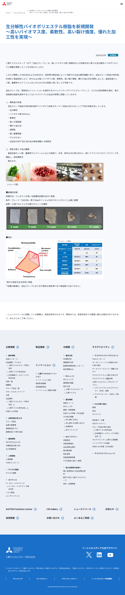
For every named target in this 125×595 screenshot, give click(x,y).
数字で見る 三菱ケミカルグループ (74, 478)
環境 (94, 407)
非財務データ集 (98, 420)
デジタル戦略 (11, 473)
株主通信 (66, 454)
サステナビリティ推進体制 (102, 378)
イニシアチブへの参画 (100, 443)
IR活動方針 (67, 359)
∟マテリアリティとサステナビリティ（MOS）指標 (106, 389)
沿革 (7, 395)
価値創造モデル (12, 428)
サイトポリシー (42, 579)
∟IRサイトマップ (71, 430)
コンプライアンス (12, 496)
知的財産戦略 (41, 383)
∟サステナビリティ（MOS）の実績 (106, 395)
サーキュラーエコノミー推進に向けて (105, 370)
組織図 (8, 385)
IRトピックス (68, 379)
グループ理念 (11, 421)
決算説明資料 (68, 443)
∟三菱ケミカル (70, 392)
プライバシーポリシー (70, 579)
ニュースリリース (19, 12)
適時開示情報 (68, 383)
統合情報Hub (68, 369)
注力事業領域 (11, 449)
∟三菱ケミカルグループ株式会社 (18, 366)
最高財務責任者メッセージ (73, 365)
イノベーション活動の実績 (46, 390)
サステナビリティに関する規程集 (105, 439)
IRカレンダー (68, 406)
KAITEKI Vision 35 (13, 442)
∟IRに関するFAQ (71, 419)
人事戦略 (9, 459)
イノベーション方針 (43, 380)
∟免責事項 (68, 426)
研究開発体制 (41, 387)
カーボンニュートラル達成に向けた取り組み (105, 363)
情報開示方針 (68, 362)
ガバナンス (96, 414)
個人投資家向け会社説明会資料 (74, 472)
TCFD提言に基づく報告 (72, 460)
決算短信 (66, 440)
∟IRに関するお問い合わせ (74, 423)
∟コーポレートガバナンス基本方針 (18, 487)
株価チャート (68, 403)
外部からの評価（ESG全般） (74, 413)
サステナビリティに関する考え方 (105, 375)
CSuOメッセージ (98, 359)
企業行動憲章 (11, 425)
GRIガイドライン (98, 423)
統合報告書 (67, 450)
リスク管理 (10, 492)
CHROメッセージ (12, 462)
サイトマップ (17, 579)
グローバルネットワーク (15, 391)
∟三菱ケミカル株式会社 (16, 371)
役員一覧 (9, 381)
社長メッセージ (12, 359)
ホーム (8, 12)
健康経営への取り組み (14, 432)
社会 (94, 411)
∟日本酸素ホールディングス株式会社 (18, 376)
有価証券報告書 (69, 457)
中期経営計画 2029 (13, 445)
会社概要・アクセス (13, 362)
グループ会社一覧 (12, 388)
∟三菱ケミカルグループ (73, 389)
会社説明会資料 (69, 447)
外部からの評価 (12, 411)
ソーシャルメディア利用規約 (102, 579)
